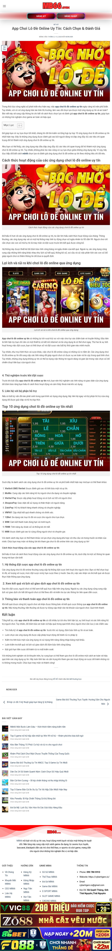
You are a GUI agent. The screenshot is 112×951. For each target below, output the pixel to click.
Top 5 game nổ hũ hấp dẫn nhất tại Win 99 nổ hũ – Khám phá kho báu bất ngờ (46, 735)
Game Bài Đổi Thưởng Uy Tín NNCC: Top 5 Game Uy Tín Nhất (38, 762)
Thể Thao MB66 (49, 877)
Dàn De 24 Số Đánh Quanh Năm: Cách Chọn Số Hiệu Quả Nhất (39, 771)
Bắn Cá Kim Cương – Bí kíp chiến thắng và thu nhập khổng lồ (38, 780)
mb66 (25, 153)
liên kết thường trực (74, 679)
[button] (4, 6)
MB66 (19, 840)
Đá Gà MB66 (48, 881)
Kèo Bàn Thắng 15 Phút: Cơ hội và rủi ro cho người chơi (36, 744)
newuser (69, 37)
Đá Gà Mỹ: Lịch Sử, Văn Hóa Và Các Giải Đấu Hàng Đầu (36, 807)
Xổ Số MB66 (48, 872)
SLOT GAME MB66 (51, 896)
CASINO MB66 (49, 901)
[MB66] (56, 6)
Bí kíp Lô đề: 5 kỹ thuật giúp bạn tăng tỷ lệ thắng (29, 702)
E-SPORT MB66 (49, 891)
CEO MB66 (10, 888)
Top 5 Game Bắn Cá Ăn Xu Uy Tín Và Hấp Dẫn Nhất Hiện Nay (38, 789)
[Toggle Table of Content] (18, 125)
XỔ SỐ (56, 25)
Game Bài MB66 (50, 886)
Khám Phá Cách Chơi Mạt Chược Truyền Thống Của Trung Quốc (39, 753)
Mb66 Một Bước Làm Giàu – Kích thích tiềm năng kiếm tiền (38, 726)
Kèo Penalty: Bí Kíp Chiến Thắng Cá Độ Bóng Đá (32, 798)
